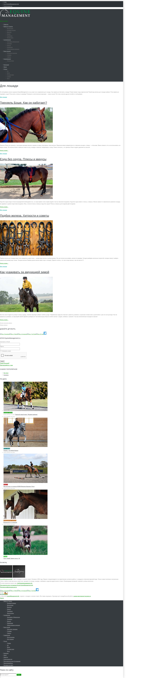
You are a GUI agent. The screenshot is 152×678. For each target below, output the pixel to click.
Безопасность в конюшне (10, 522)
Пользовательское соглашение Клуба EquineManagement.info (16, 585)
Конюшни (6, 64)
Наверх (2, 598)
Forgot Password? (4, 363)
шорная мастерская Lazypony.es (82, 596)
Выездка (9, 32)
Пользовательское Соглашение (12, 661)
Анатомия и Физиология (13, 41)
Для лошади (10, 62)
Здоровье (9, 43)
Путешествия (10, 74)
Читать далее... (4, 150)
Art (7, 71)
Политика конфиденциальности (8, 587)
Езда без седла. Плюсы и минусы (23, 159)
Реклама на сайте (8, 665)
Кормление (10, 47)
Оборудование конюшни (13, 49)
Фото (8, 78)
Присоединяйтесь (8, 663)
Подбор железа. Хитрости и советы (24, 215)
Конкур (8, 34)
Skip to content (4, 21)
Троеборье (9, 35)
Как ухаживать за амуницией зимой (24, 272)
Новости (6, 24)
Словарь (9, 55)
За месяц (6, 375)
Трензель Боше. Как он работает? (23, 102)
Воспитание (10, 28)
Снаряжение (7, 59)
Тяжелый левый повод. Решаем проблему (26, 414)
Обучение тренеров (12, 53)
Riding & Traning (8, 26)
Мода (8, 73)
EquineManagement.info (6, 579)
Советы (9, 57)
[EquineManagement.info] (15, 16)
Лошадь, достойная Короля (11, 450)
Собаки (9, 76)
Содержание (7, 39)
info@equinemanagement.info (24, 583)
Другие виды (10, 37)
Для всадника (10, 60)
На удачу (6, 373)
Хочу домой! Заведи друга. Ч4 (12, 558)
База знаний (7, 51)
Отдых (5, 69)
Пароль (2, 346)
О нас (5, 2)
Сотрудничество (8, 6)
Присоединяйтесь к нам (6, 365)
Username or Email (5, 341)
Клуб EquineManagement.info (11, 4)
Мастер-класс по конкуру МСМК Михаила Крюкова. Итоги (19, 486)
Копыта (9, 45)
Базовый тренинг (11, 30)
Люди (5, 67)
